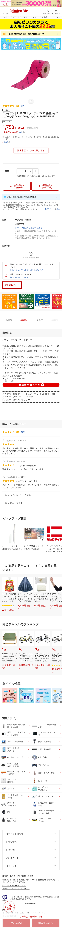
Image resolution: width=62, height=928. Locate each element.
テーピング (55, 17)
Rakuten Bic (19, 11)
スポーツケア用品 (40, 17)
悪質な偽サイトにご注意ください (15, 889)
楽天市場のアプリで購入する (31, 150)
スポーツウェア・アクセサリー (16, 17)
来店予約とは (50, 209)
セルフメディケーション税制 (14, 886)
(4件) (23, 106)
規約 (58, 209)
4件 (23, 432)
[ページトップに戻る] (57, 918)
